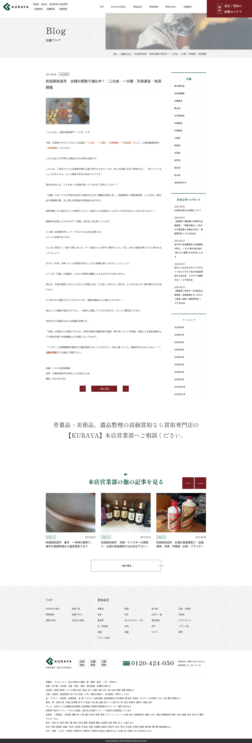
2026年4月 (179, 356)
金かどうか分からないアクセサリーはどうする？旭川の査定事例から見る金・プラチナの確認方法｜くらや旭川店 (188, 273)
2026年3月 (179, 364)
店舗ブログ (126, 53)
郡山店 (177, 108)
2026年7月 (179, 334)
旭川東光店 (179, 85)
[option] (70, 520)
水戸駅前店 (179, 115)
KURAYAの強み (118, 7)
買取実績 (153, 7)
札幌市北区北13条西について (187, 210)
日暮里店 (178, 100)
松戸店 (177, 160)
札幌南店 (178, 123)
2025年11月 (179, 394)
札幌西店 (178, 130)
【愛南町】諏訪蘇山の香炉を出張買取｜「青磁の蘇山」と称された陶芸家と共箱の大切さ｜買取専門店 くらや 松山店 (188, 227)
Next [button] (200, 483)
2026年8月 (179, 327)
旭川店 (177, 167)
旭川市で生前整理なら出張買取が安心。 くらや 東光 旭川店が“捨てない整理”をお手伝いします (188, 250)
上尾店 (177, 137)
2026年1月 (179, 379)
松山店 (177, 175)
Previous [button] (188, 483)
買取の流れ (170, 7)
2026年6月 (179, 342)
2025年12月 (179, 386)
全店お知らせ (180, 182)
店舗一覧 (76, 608)
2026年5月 (179, 349)
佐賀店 (177, 145)
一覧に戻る (104, 388)
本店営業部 (179, 93)
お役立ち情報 (78, 620)
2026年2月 (179, 371)
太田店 (177, 152)
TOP (101, 7)
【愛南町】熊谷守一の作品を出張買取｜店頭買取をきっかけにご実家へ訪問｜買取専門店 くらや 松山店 (188, 296)
